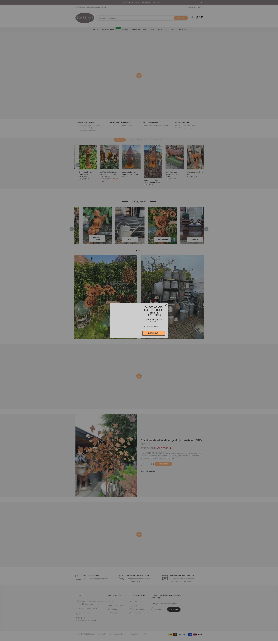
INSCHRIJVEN (153, 333)
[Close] (165, 305)
